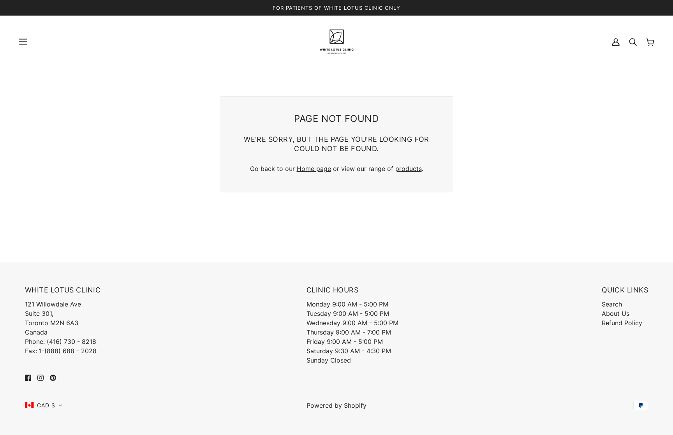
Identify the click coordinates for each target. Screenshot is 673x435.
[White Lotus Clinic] (337, 41)
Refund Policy (622, 323)
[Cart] (650, 41)
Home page (314, 169)
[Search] (632, 41)
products (408, 169)
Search (612, 304)
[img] (28, 377)
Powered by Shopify (336, 405)
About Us (615, 313)
